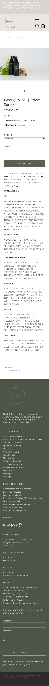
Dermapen (8, 473)
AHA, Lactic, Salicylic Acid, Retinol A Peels (23, 439)
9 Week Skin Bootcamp (14, 467)
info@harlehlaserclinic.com (15, 542)
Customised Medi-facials (14, 442)
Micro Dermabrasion (12, 436)
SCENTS (13, 38)
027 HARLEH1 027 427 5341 (17, 539)
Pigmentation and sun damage (17, 488)
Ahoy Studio (22, 677)
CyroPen (7, 476)
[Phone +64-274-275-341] (43, 19)
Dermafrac (8, 470)
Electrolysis (8, 458)
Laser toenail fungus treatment (17, 504)
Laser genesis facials (12, 494)
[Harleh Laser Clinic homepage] (18, 23)
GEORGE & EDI (22, 38)
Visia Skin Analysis (12, 461)
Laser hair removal (11, 501)
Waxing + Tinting (11, 451)
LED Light (7, 448)
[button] (37, 26)
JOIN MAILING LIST (24, 652)
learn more (22, 125)
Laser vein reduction (12, 491)
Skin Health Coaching (13, 464)
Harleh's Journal (10, 560)
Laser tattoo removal (12, 507)
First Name (8, 621)
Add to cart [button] (24, 163)
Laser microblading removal (16, 510)
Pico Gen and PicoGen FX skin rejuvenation (23, 498)
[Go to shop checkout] (43, 26)
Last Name (8, 630)
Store (6, 38)
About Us (7, 557)
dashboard (29, 675)
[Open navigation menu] (37, 19)
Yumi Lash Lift (9, 454)
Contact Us (8, 545)
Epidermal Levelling (12, 445)
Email (5, 640)
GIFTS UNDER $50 (14, 370)
